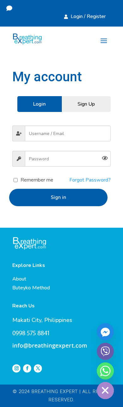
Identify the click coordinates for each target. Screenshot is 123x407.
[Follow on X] (38, 368)
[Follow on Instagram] (16, 368)
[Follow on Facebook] (27, 368)
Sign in (58, 197)
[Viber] (105, 351)
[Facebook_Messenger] (105, 331)
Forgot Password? (90, 179)
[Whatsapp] (105, 370)
